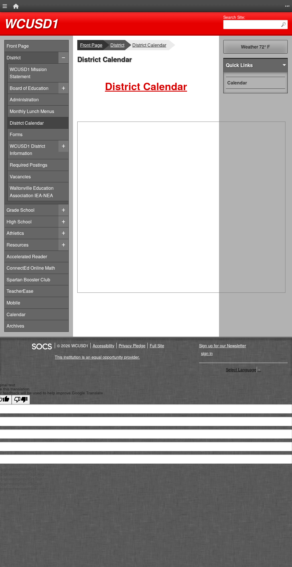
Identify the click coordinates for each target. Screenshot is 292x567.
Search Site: (234, 17)
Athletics (15, 233)
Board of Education (28, 87)
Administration (24, 99)
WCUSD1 (31, 23)
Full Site (157, 345)
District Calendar (26, 122)
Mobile (13, 302)
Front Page (18, 46)
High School (19, 221)
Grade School (21, 210)
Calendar (16, 314)
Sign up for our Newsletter (222, 345)
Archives (15, 325)
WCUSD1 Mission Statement (28, 73)
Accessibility (103, 345)
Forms (17, 134)
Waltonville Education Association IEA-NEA (31, 191)
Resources (18, 244)
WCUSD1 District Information (27, 149)
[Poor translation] (21, 399)
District (14, 57)
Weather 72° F (255, 46)
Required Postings (28, 164)
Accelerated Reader (27, 256)
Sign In (207, 353)
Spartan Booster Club (28, 279)
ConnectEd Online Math (31, 268)
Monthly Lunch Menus (31, 111)
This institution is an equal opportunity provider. (97, 357)
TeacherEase (20, 291)
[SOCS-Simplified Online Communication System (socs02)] (42, 345)
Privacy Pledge (132, 345)
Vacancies (20, 176)
